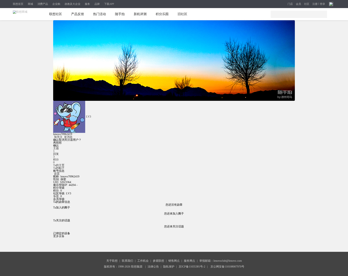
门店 (290, 4)
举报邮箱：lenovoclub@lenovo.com (220, 260)
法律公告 (153, 266)
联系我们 (127, 260)
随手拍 (120, 14)
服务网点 (189, 260)
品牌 (97, 3)
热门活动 (99, 14)
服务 (87, 3)
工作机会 (143, 260)
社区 (306, 4)
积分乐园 (162, 14)
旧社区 (182, 14)
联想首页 (18, 3)
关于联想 (112, 260)
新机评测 (140, 14)
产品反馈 (77, 14)
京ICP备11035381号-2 (192, 266)
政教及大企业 (72, 3)
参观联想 (158, 260)
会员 (298, 4)
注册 (315, 4)
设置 (57, 173)
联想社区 (55, 14)
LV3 (88, 116)
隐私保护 (168, 266)
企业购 (56, 3)
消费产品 (42, 3)
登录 (322, 4)
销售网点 (174, 260)
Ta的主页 (58, 165)
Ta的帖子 (58, 168)
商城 (30, 3)
